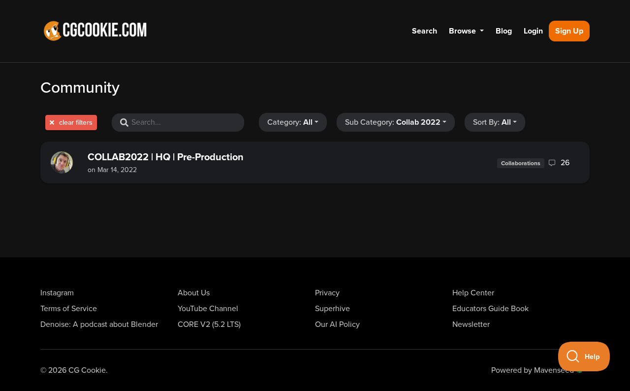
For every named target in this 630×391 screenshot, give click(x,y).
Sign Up (569, 31)
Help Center (473, 293)
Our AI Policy (337, 324)
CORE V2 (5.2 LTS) (209, 324)
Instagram (57, 293)
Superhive (332, 309)
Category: (290, 122)
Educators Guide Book (490, 309)
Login (533, 31)
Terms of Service (68, 309)
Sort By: (492, 122)
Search (424, 31)
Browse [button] (463, 31)
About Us (194, 293)
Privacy (327, 293)
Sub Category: (393, 122)
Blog (504, 31)
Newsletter (471, 324)
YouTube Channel (208, 309)
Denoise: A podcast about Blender (99, 324)
